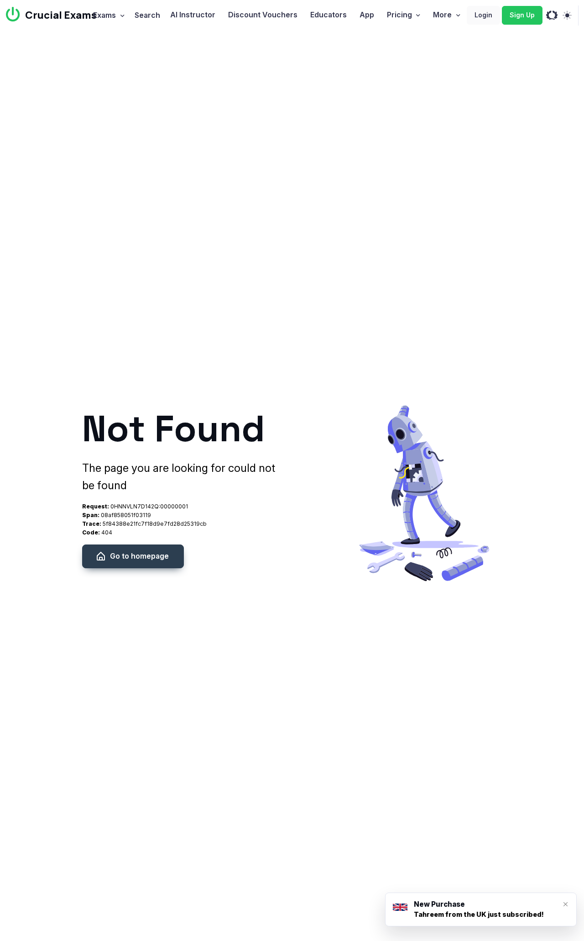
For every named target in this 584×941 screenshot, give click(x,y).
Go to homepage (139, 555)
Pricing (399, 14)
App (367, 14)
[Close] (565, 904)
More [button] (442, 14)
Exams (104, 15)
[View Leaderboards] (551, 15)
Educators (328, 14)
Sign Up (522, 15)
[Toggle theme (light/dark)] (566, 15)
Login (483, 15)
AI (192, 14)
